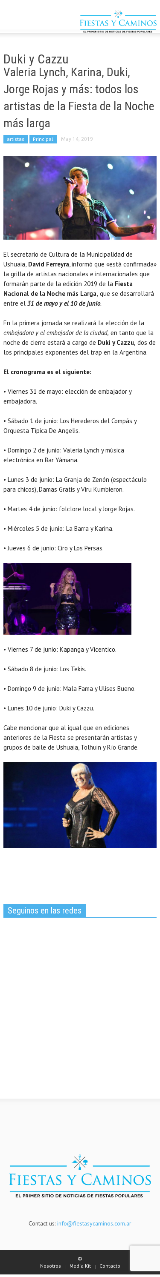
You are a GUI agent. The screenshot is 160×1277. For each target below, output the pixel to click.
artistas (15, 139)
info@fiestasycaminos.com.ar (94, 1223)
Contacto (109, 1266)
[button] (32, 22)
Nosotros (50, 1266)
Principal (43, 139)
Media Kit (80, 1266)
